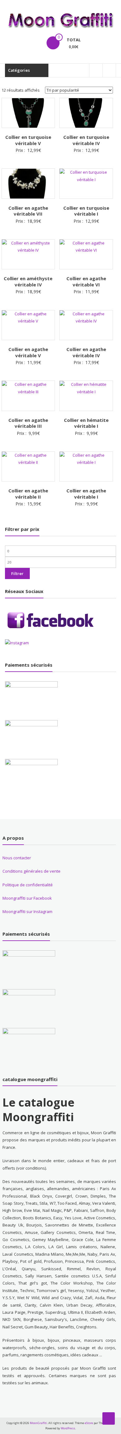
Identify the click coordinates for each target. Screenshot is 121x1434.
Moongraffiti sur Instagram (27, 911)
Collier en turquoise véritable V (28, 140)
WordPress (68, 1428)
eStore (89, 1423)
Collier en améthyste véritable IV (28, 281)
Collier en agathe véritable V (28, 352)
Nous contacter (16, 858)
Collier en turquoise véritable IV (86, 140)
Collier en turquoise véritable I (86, 211)
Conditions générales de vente (31, 871)
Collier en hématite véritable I (86, 423)
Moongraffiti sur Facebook (27, 898)
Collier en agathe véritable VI (86, 281)
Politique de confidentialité (27, 885)
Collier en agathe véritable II (28, 493)
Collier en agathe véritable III (28, 423)
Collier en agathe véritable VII (28, 211)
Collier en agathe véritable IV (86, 352)
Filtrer (17, 573)
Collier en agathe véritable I (86, 493)
